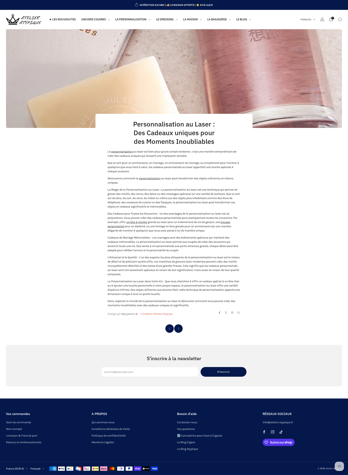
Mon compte (14, 429)
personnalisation (122, 151)
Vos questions (186, 429)
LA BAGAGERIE (217, 19)
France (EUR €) (15, 468)
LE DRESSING (165, 19)
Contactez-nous (187, 422)
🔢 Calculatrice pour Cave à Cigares (199, 435)
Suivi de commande (18, 422)
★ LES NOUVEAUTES (62, 19)
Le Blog (241, 19)
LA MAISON (190, 19)
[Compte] (322, 19)
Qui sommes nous (103, 422)
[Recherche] (340, 19)
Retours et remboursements (23, 442)
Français (305, 19)
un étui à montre (136, 222)
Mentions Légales (103, 442)
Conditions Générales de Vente (111, 429)
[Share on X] (226, 313)
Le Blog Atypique (187, 449)
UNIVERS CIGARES (93, 19)
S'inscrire (223, 371)
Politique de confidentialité (109, 435)
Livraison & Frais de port (21, 435)
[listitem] (174, 5)
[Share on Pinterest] (232, 313)
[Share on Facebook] (220, 313)
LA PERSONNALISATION (130, 19)
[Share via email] (239, 313)
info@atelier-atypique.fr (278, 422)
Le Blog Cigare (186, 442)
